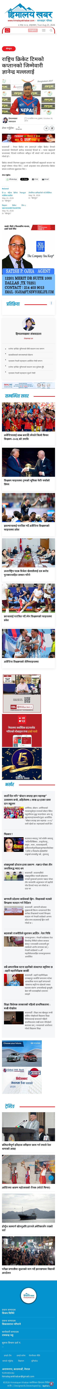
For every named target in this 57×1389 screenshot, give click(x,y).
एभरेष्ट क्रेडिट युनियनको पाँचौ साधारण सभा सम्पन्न (26, 348)
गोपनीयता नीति (34, 1355)
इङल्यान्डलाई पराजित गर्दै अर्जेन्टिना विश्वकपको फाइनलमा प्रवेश (26, 528)
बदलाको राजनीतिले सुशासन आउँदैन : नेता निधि (27, 933)
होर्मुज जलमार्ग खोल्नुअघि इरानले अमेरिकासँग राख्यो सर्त (27, 1228)
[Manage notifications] (51, 1384)
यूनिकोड (34, 1361)
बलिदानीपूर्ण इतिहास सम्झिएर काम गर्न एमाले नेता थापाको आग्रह (26, 1147)
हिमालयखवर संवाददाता (13, 120)
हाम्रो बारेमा (21, 1355)
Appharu (46, 1386)
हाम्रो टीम (7, 1355)
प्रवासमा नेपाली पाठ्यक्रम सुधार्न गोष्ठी (21, 373)
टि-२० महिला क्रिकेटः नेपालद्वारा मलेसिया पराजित (14, 194)
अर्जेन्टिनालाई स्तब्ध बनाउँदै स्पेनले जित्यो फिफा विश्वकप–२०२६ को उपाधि (26, 437)
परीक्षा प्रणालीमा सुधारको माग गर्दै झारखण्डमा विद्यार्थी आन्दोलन (28, 1271)
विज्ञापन (21, 1361)
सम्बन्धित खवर (17, 396)
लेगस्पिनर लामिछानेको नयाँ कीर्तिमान (40, 192)
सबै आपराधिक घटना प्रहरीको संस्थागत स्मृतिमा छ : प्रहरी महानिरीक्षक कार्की (28, 969)
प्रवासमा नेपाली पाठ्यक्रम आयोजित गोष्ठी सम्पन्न (25, 361)
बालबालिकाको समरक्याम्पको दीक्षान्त (20, 355)
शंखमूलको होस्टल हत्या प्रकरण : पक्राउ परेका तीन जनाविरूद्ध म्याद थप (28, 867)
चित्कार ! (8, 834)
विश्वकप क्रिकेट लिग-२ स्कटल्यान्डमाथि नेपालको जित (14, 207)
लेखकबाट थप (28, 338)
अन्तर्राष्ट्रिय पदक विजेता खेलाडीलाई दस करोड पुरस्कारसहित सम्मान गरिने (26, 573)
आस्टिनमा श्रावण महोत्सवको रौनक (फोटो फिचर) (26, 1187)
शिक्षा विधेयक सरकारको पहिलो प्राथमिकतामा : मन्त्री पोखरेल (27, 1006)
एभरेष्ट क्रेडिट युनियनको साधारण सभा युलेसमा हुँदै (26, 367)
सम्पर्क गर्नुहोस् (7, 1361)
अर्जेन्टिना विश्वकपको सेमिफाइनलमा (21, 662)
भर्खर (9, 784)
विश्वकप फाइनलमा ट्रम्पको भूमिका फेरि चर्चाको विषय (27, 482)
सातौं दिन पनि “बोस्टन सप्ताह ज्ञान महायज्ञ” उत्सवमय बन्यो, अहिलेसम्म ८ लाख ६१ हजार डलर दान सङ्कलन (27, 800)
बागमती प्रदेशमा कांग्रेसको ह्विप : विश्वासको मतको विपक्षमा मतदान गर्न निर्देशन (28, 901)
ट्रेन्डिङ (10, 1106)
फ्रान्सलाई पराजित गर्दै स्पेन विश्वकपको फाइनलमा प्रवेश (28, 618)
